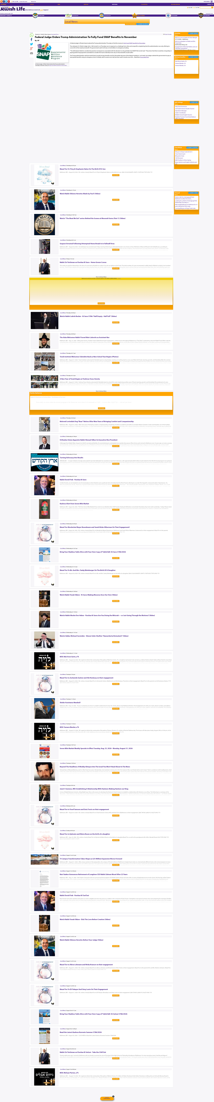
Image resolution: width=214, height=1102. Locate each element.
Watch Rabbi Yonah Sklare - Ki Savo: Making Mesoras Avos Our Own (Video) (89, 595)
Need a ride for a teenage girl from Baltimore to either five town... (184, 198)
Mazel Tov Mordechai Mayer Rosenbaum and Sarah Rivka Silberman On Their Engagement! (95, 527)
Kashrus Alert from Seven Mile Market (74, 503)
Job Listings (179, 102)
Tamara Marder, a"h (180, 63)
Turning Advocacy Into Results (71, 457)
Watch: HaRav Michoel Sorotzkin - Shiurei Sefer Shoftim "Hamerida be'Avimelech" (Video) (94, 636)
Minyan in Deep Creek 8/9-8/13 (183, 152)
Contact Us (210, 4)
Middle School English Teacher (183, 115)
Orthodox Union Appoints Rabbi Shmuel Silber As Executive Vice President (88, 440)
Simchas (86, 4)
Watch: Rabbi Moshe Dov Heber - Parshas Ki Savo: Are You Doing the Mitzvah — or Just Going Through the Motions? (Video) (107, 615)
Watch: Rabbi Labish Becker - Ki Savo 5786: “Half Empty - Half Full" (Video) (88, 316)
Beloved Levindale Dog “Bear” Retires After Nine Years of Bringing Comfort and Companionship (97, 421)
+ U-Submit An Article (142, 24)
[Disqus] (101, 98)
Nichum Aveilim (175, 4)
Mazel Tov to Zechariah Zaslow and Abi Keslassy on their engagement (86, 678)
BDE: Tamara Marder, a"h (69, 727)
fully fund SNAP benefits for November (58, 65)
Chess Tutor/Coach (180, 154)
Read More (115, 175)
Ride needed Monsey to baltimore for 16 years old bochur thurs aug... (186, 205)
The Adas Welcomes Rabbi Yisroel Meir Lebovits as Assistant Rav (84, 337)
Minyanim (114, 4)
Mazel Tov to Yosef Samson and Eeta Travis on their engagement (84, 809)
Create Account (23, 1)
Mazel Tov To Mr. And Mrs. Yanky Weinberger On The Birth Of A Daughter (88, 570)
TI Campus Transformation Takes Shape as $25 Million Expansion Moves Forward (91, 859)
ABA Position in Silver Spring (183, 160)
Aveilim (195, 57)
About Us (33, 1)
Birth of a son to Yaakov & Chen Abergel (186, 37)
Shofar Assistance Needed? (70, 702)
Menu (208, 1)
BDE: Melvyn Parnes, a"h (69, 1073)
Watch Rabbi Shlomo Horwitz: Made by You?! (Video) (80, 193)
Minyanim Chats (179, 156)
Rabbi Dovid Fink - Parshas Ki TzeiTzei (74, 895)
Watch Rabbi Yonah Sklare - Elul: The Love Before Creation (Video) (85, 919)
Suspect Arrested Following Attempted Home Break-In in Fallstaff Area (87, 243)
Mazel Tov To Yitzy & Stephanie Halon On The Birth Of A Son (82, 169)
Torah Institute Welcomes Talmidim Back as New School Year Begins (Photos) (89, 357)
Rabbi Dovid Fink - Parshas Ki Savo (73, 479)
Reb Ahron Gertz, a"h (181, 61)
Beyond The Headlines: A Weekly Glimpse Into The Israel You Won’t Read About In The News (95, 767)
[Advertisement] (101, 73)
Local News (71, 21)
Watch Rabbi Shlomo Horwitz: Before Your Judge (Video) (81, 940)
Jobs (59, 4)
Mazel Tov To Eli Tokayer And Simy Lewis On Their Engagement (84, 989)
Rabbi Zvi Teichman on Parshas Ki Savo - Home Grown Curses (83, 262)
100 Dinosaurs (179, 158)
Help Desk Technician (181, 106)
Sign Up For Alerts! (130, 24)
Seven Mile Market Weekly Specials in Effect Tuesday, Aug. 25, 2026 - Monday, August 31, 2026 (96, 748)
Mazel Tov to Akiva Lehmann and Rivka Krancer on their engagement (86, 964)
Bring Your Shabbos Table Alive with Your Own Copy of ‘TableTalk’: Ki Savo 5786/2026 (93, 552)
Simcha (195, 33)
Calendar (3, 4)
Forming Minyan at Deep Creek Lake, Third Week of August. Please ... (185, 209)
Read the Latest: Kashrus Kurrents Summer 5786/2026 (81, 1032)
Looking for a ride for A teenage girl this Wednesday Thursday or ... (186, 201)
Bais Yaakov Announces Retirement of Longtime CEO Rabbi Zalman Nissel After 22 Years (93, 874)
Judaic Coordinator (180, 113)
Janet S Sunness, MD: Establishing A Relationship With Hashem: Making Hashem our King (94, 789)
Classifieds (144, 4)
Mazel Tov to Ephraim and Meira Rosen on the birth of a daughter (85, 834)
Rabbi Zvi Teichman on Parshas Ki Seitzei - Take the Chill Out (83, 1052)
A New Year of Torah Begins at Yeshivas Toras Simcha (80, 379)
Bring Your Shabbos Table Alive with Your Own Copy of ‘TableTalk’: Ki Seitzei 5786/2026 (93, 1014)
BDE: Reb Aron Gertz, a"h (69, 657)
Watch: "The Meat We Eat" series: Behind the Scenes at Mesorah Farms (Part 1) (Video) (92, 218)
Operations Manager (181, 111)
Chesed (32, 4)
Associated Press (55, 34)
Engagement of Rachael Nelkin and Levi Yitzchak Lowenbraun (186, 47)
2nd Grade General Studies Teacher (184, 108)
